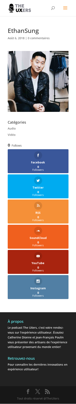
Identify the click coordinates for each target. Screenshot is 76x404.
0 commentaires (39, 38)
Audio (12, 128)
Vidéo (11, 135)
